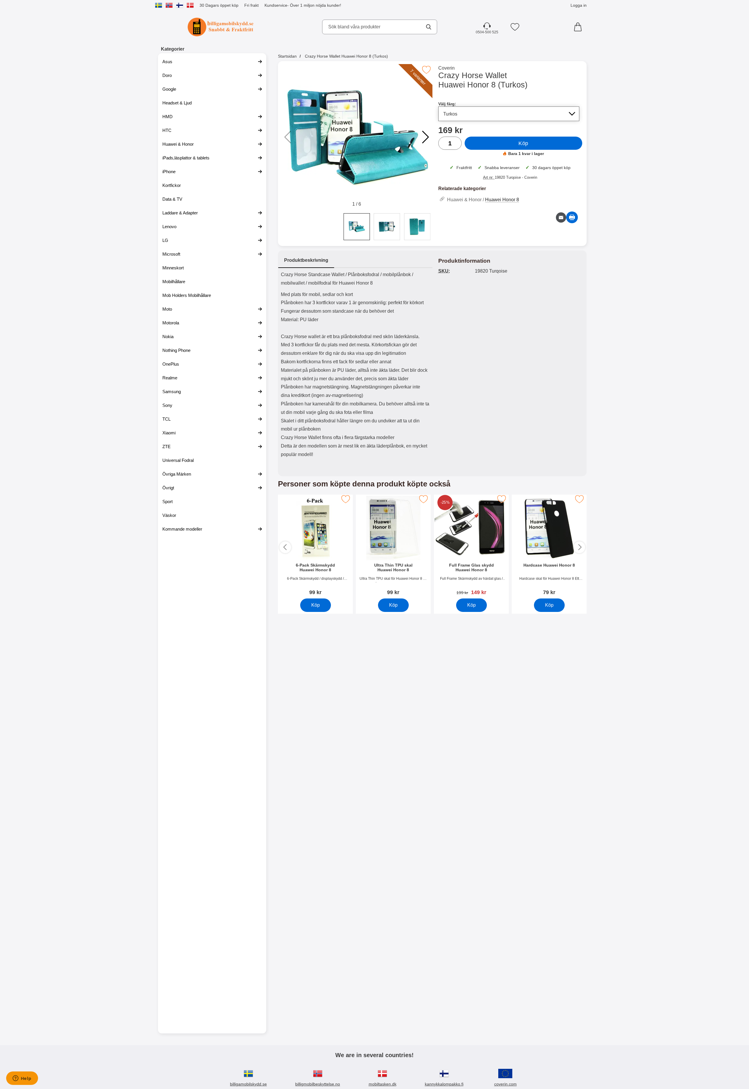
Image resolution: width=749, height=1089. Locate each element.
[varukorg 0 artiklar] (579, 27)
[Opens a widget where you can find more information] (22, 1078)
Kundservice (275, 5)
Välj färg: (447, 103)
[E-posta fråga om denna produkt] (561, 217)
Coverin (446, 68)
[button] (426, 137)
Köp (523, 143)
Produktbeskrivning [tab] (306, 260)
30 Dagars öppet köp (219, 5)
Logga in (579, 5)
